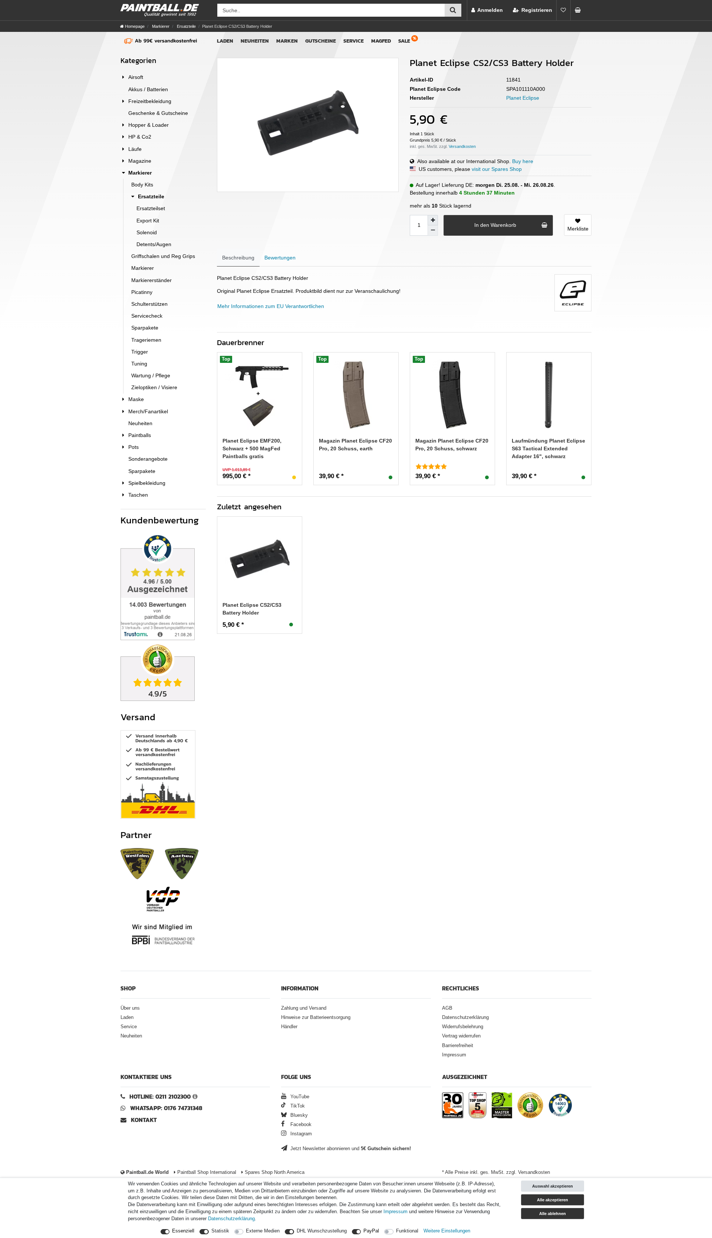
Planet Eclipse (522, 98)
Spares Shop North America (273, 1172)
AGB (447, 1008)
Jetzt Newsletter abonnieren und (350, 1148)
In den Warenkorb (495, 225)
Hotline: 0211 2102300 (160, 1096)
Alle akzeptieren (552, 1200)
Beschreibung (238, 258)
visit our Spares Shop (497, 169)
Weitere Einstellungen (446, 1231)
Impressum (454, 1054)
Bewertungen (280, 258)
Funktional (407, 1231)
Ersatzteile (186, 26)
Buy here (522, 161)
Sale (404, 41)
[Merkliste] (563, 10)
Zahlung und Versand (303, 1008)
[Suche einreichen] (453, 10)
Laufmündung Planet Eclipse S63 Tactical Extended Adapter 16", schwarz (548, 448)
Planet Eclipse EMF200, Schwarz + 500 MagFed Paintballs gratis (251, 448)
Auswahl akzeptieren (552, 1186)
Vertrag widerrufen (461, 1036)
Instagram (300, 1133)
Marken (287, 41)
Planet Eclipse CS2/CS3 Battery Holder (251, 609)
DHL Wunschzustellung (322, 1231)
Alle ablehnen (552, 1213)
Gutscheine (320, 41)
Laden (225, 41)
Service (353, 41)
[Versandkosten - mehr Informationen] (462, 146)
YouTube (299, 1096)
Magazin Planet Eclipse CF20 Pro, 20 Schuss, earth (355, 444)
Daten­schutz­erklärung (231, 1218)
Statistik (220, 1231)
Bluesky (298, 1115)
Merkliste (578, 229)
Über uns (130, 1008)
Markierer (160, 26)
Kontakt (144, 1120)
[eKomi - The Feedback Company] (530, 1106)
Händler (289, 1026)
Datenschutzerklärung (465, 1017)
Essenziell (183, 1231)
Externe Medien (263, 1231)
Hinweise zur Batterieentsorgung (315, 1017)
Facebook (300, 1124)
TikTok (296, 1106)
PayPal (371, 1231)
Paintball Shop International (206, 1172)
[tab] (238, 258)
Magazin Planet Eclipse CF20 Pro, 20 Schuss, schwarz (451, 444)
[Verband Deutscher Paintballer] (163, 899)
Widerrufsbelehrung (462, 1026)
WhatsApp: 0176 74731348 (166, 1108)
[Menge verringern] (433, 230)
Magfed (381, 41)
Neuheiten (255, 41)
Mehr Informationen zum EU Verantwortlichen (270, 306)
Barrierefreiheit (457, 1045)
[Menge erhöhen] (433, 220)
